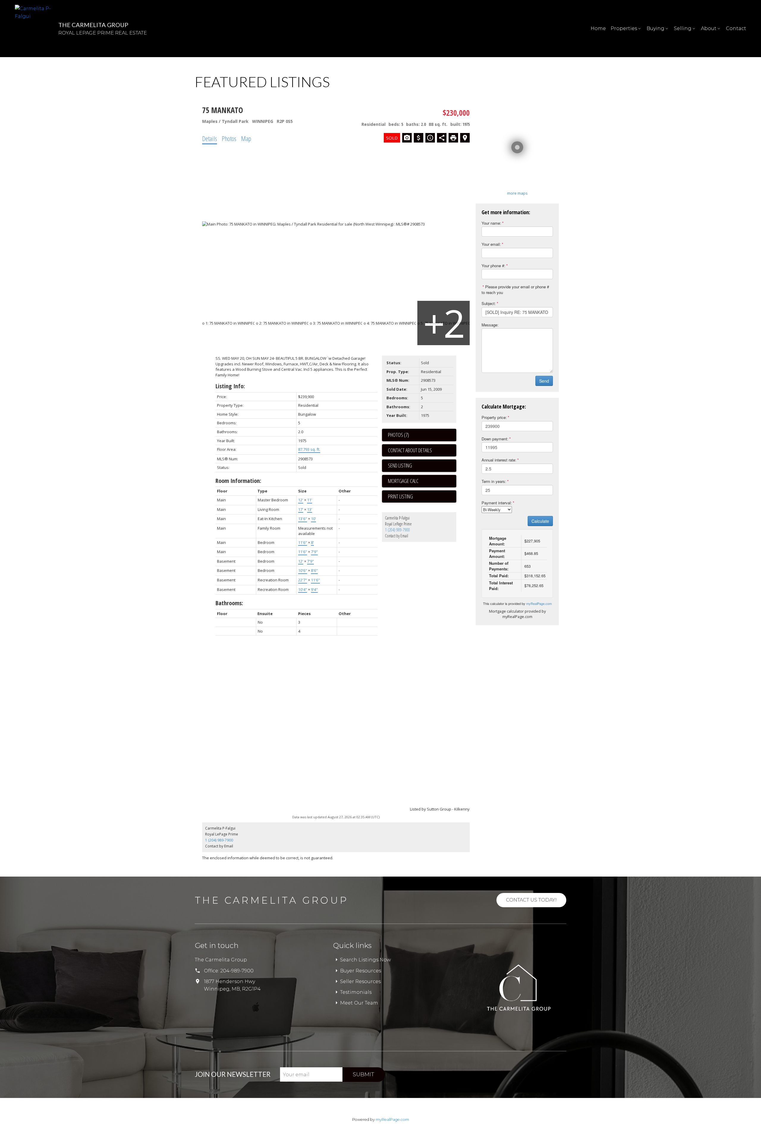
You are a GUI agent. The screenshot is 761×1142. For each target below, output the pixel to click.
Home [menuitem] (598, 28)
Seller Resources (360, 981)
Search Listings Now (365, 960)
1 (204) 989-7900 (397, 530)
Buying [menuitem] (655, 28)
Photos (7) (398, 434)
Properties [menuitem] (624, 28)
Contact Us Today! (531, 900)
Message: (490, 325)
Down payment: (495, 439)
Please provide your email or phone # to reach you (515, 289)
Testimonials (356, 992)
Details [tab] (209, 138)
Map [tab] (246, 138)
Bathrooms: (229, 603)
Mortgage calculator (422, 481)
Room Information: (238, 481)
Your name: (491, 223)
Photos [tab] (229, 138)
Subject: (489, 303)
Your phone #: (493, 265)
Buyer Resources (360, 971)
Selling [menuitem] (682, 28)
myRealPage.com (539, 603)
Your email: (491, 244)
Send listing (400, 465)
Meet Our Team (359, 1003)
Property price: (494, 417)
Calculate (540, 521)
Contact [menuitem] (736, 28)
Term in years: (494, 481)
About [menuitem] (708, 28)
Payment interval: (497, 503)
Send (544, 381)
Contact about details (410, 450)
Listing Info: (230, 386)
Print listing (400, 496)
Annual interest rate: (499, 460)
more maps (517, 193)
